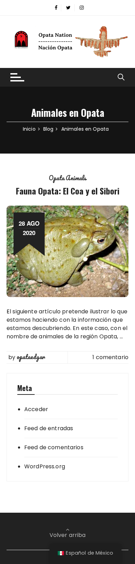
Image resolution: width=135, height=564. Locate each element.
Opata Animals (68, 178)
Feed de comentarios (53, 447)
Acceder (36, 409)
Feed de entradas (48, 428)
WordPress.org (44, 466)
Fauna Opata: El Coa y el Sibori (67, 190)
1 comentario (110, 357)
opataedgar (31, 357)
